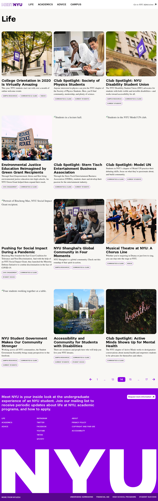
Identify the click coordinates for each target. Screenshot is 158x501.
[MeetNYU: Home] (12, 4)
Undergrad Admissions (81, 497)
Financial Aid (102, 497)
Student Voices (9, 277)
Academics (45, 4)
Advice (61, 4)
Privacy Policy (79, 422)
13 (113, 379)
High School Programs (124, 497)
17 (146, 379)
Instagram (42, 418)
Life (31, 4)
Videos (43, 96)
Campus (76, 4)
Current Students (82, 99)
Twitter (40, 422)
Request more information (139, 397)
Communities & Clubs (29, 96)
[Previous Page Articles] (90, 379)
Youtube (41, 431)
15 (130, 379)
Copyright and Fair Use (83, 426)
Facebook (41, 426)
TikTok (40, 435)
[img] (27, 53)
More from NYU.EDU (11, 497)
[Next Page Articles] (153, 379)
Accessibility (78, 431)
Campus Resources (10, 96)
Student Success (147, 497)
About (75, 418)
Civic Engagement (10, 187)
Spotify (40, 439)
